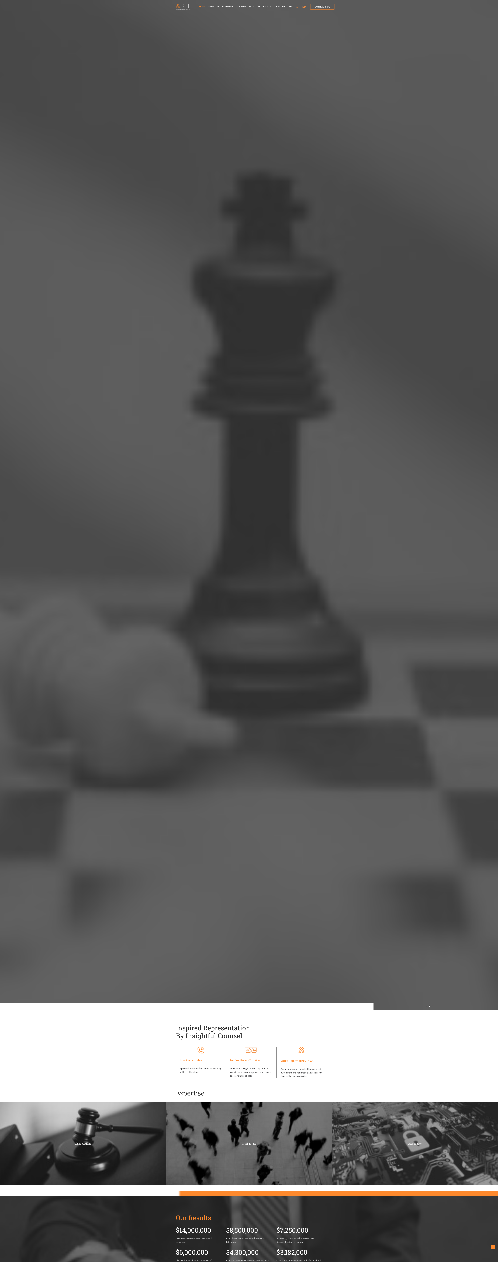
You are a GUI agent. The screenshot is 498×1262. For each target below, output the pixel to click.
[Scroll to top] (493, 1246)
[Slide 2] (429, 1006)
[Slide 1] (427, 1006)
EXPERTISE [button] (227, 6)
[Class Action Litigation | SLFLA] (183, 7)
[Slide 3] (432, 1006)
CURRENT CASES (245, 6)
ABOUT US (213, 6)
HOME (202, 6)
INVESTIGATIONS (283, 6)
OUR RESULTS (264, 6)
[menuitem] (202, 7)
